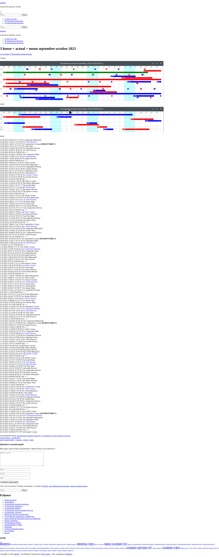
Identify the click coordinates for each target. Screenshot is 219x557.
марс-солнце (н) (115, 543)
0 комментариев (25, 54)
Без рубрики (9, 531)
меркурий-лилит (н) (160, 544)
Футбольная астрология (14, 21)
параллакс (33, 548)
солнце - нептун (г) (109, 548)
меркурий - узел (4, 548)
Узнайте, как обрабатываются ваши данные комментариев (64, 486)
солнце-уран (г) (184, 548)
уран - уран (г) (193, 548)
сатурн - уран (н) (75, 548)
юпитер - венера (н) (203, 548)
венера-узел (85, 543)
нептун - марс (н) (25, 548)
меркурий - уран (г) (14, 548)
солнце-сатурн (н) (139, 547)
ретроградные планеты (42, 548)
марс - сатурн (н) (99, 544)
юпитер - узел (38, 550)
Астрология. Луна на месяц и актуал (56, 436)
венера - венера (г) (29, 544)
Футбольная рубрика (13, 523)
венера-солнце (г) (72, 544)
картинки (8, 527)
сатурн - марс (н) (65, 548)
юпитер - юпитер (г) (68, 550)
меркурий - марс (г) (172, 544)
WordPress (68, 554)
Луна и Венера (15, 544)
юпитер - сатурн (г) (17, 550)
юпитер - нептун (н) (5, 550)
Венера (5, 543)
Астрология (9, 502)
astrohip (3, 3)
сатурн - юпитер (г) (85, 548)
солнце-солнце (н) (157, 548)
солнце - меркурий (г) (97, 548)
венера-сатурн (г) (62, 544)
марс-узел (130, 544)
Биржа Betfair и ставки (13, 525)
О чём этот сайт (11, 19)
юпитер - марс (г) (214, 548)
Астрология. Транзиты (13, 506)
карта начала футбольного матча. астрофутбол (22, 519)
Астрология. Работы (12, 508)
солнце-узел (171, 547)
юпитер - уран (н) (57, 550)
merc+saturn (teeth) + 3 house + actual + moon (17, 440)
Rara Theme (46, 554)
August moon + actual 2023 (10, 438)
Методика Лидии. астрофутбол (17, 514)
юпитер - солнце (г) (28, 550)
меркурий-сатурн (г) (197, 544)
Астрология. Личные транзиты (29, 436)
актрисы (21, 544)
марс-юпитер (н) (137, 544)
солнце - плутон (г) (120, 548)
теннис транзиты (11, 521)
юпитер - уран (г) (47, 550)
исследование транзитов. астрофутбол (19, 516)
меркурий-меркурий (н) (184, 544)
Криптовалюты (11, 500)
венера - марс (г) (39, 544)
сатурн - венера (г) (55, 548)
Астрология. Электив (13, 512)
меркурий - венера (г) (149, 544)
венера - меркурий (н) (50, 544)
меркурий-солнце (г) (209, 544)
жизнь (7, 533)
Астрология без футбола (14, 23)
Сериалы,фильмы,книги (14, 529)
